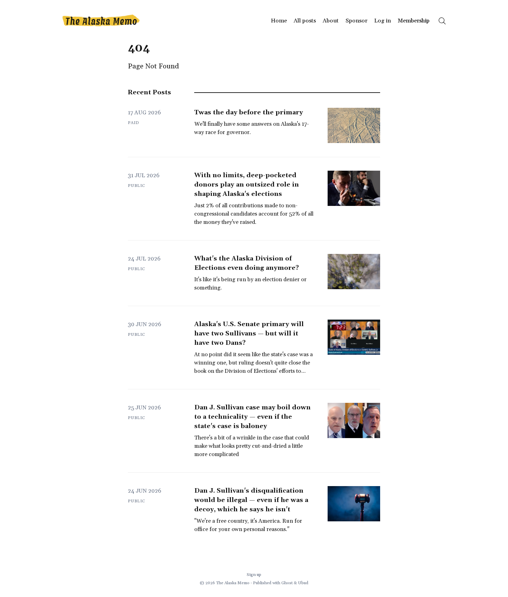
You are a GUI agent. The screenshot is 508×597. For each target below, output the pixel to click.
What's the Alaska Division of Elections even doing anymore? (246, 263)
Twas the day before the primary (248, 112)
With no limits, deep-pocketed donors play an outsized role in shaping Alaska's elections (246, 184)
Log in (382, 20)
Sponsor (356, 20)
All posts (305, 20)
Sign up (254, 574)
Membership (414, 20)
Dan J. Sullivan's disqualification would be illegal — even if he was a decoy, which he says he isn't (251, 500)
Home (279, 20)
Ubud (303, 583)
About (331, 20)
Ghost (287, 583)
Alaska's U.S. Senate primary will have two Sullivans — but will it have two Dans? (249, 333)
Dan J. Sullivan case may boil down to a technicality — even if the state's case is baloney (252, 417)
